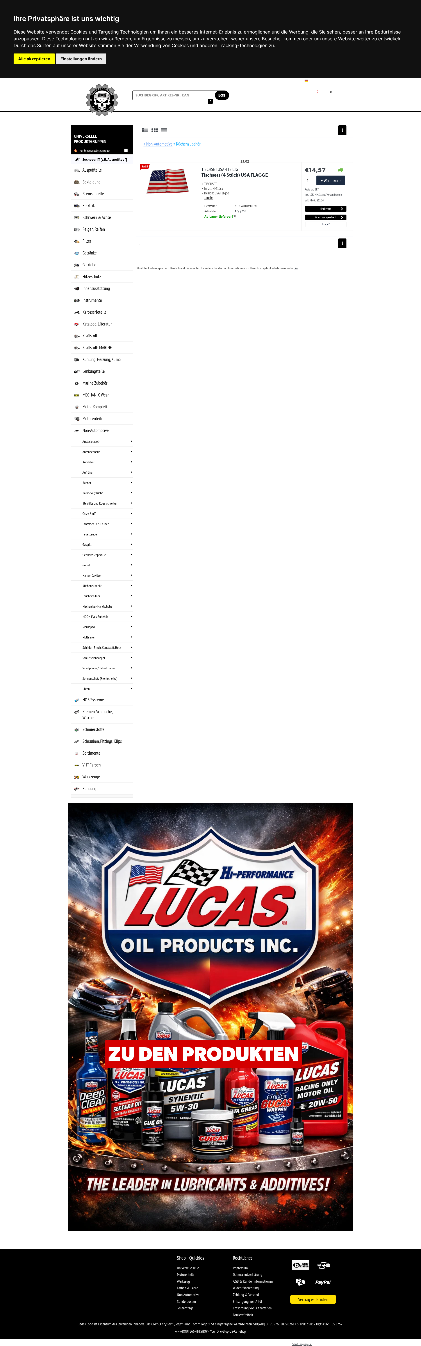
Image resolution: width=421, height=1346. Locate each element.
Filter (86, 241)
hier (296, 268)
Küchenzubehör (92, 585)
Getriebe (89, 265)
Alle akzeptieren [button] (34, 58)
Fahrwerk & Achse (96, 217)
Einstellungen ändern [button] (81, 58)
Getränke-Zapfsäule (94, 555)
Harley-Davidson (92, 575)
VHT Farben (91, 765)
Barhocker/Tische (92, 493)
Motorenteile (92, 418)
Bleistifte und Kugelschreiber (99, 503)
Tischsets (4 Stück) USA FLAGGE (235, 172)
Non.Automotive (188, 1294)
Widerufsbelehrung (246, 1287)
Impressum (240, 1267)
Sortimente (91, 753)
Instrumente (92, 300)
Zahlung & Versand (246, 1294)
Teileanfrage (185, 1307)
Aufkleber (88, 462)
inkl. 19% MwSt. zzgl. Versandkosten (323, 195)
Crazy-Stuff (89, 513)
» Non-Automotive (158, 144)
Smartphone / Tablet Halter (98, 668)
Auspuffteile (92, 170)
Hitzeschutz (91, 276)
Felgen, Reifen (93, 229)
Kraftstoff (89, 336)
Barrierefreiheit (243, 1314)
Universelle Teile (188, 1267)
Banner (86, 482)
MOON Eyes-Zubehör (95, 616)
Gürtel (86, 565)
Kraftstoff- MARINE (97, 347)
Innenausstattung (96, 288)
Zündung (89, 788)
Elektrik (88, 205)
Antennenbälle (91, 452)
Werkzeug (183, 1281)
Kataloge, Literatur (97, 324)
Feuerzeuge (89, 534)
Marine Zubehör (94, 383)
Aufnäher (87, 472)
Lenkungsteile (93, 371)
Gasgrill (86, 544)
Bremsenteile (93, 194)
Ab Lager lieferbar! (218, 216)
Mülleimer (88, 637)
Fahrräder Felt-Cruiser (95, 524)
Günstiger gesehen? (325, 217)
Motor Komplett (94, 407)
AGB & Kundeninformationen (253, 1281)
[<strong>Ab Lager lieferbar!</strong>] (340, 170)
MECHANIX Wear (95, 395)
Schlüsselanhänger (93, 658)
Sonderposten (186, 1301)
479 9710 (240, 211)
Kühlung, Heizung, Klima (101, 359)
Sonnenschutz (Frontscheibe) (99, 678)
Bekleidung (91, 182)
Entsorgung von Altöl (247, 1301)
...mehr (208, 197)
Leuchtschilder (91, 596)
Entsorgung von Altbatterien (252, 1307)
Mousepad (88, 627)
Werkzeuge (91, 777)
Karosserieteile (94, 312)
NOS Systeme (93, 700)
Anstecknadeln (91, 441)
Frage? (326, 224)
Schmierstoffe (93, 729)
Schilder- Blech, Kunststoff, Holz (101, 647)
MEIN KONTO (284, 98)
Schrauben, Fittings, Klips (102, 741)
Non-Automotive (95, 430)
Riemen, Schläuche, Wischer (97, 714)
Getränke (89, 253)
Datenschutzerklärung (247, 1274)
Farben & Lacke (187, 1287)
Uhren (86, 688)
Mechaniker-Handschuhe (97, 606)
